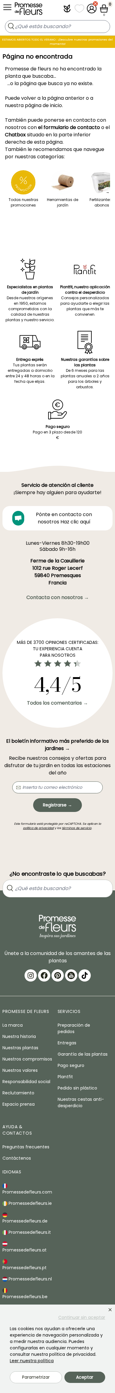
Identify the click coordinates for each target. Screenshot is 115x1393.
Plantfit (65, 1077)
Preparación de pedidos (74, 1028)
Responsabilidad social (26, 1082)
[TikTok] (84, 975)
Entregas (67, 1043)
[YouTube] (71, 975)
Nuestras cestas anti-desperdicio (81, 1102)
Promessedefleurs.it (29, 1232)
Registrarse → (57, 805)
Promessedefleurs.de (25, 1221)
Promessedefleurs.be (25, 1297)
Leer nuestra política (32, 1361)
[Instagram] (30, 975)
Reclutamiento (18, 1093)
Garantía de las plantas (83, 1054)
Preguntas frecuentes (25, 1147)
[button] (67, 8)
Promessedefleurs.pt (24, 1268)
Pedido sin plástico (77, 1088)
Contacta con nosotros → (57, 597)
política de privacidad (38, 828)
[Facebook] (44, 975)
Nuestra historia (19, 1036)
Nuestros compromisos (27, 1059)
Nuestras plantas (20, 1048)
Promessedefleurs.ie (29, 1203)
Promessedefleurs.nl (29, 1279)
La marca (12, 1025)
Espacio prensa (18, 1104)
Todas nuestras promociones (23, 202)
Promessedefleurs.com (27, 1192)
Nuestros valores (20, 1070)
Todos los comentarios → (57, 702)
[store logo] (28, 10)
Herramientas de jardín (62, 202)
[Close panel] (110, 1309)
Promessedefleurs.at (24, 1250)
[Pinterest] (57, 975)
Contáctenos (16, 1158)
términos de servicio (76, 828)
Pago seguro (71, 1065)
